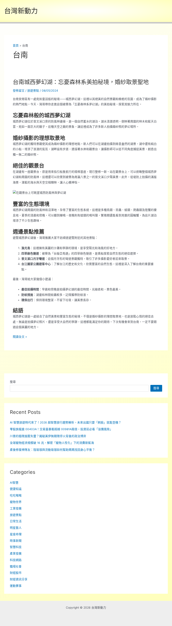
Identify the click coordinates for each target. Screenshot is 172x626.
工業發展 (16, 508)
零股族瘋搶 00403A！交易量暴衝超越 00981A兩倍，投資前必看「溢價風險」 (61, 429)
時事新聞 (16, 540)
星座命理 (16, 534)
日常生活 (16, 521)
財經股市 (16, 572)
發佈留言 (19, 90)
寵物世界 (16, 502)
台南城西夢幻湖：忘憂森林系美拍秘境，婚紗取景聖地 (81, 82)
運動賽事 (16, 585)
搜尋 (13, 381)
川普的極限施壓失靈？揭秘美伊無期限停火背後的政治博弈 (48, 436)
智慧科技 (16, 547)
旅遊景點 (33, 90)
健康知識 (16, 489)
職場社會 (16, 566)
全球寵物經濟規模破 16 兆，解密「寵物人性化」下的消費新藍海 (52, 442)
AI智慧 (14, 482)
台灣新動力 (21, 11)
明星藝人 (16, 527)
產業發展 (16, 553)
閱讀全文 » (20, 337)
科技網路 (16, 560)
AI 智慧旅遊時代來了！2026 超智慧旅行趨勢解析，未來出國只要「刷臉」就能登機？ (65, 422)
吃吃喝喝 (16, 495)
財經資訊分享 (18, 579)
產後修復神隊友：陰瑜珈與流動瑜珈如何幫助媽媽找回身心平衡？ (52, 449)
